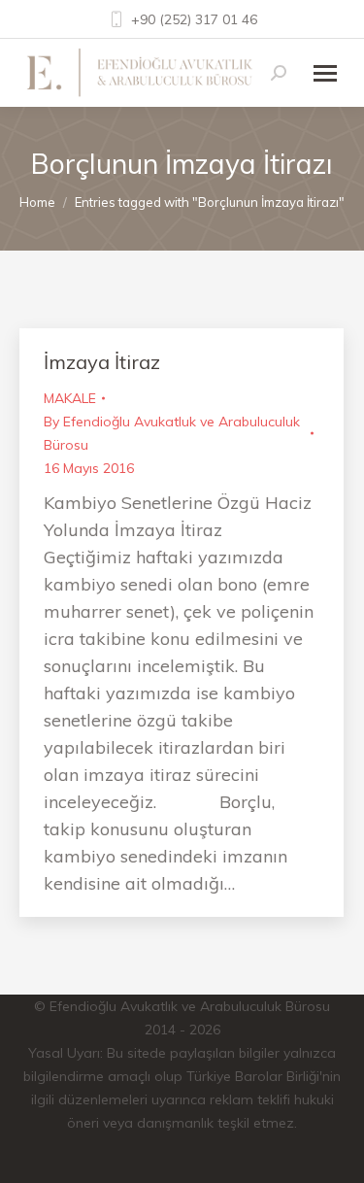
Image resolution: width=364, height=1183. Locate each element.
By (172, 433)
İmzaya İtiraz (102, 362)
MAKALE (70, 398)
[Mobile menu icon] (325, 73)
